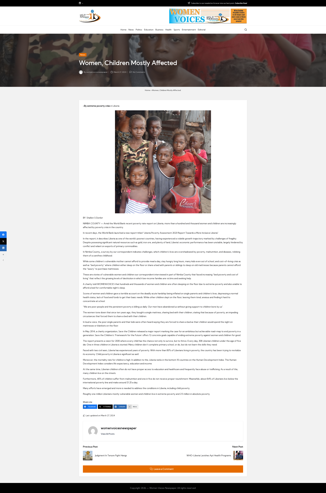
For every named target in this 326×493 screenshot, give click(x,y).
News (82, 55)
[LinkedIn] (3, 248)
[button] (107, 433)
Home (147, 90)
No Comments (139, 72)
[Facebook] (3, 234)
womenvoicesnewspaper (119, 428)
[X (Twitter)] (3, 241)
